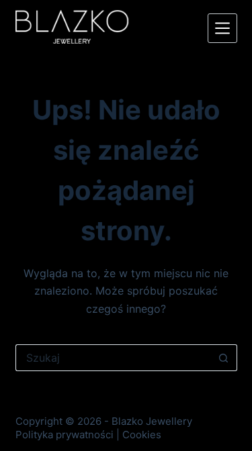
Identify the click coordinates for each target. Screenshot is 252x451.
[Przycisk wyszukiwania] (223, 357)
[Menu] (222, 28)
